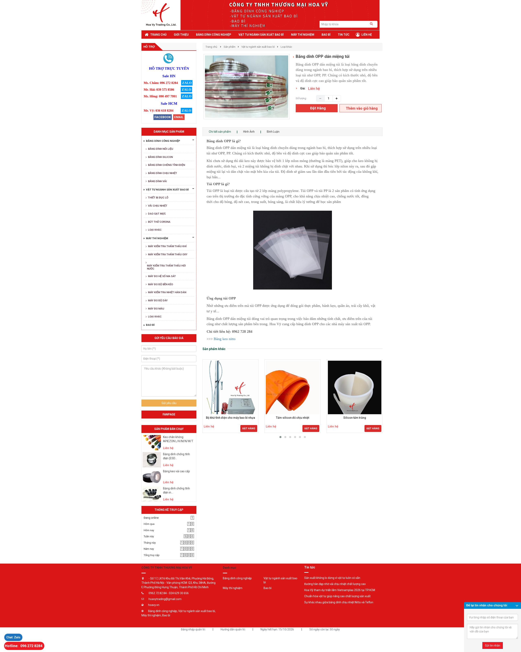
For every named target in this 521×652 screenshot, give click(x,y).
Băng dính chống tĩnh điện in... (176, 490)
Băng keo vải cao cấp (176, 471)
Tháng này (150, 542)
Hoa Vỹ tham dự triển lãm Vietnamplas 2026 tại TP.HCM (339, 590)
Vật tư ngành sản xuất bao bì (258, 46)
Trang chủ (211, 46)
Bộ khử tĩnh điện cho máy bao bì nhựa (230, 417)
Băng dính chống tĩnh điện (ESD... (176, 456)
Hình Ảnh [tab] (249, 131)
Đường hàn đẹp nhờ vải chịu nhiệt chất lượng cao (335, 584)
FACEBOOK (162, 117)
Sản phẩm (229, 46)
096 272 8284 (31, 646)
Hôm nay (149, 530)
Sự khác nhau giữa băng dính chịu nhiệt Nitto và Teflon (338, 602)
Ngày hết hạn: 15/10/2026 (277, 629)
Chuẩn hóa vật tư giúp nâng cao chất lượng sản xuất (337, 596)
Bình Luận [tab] (273, 131)
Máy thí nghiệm (232, 588)
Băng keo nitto (224, 339)
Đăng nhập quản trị (193, 629)
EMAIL (179, 117)
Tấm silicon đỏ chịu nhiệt (292, 417)
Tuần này (149, 536)
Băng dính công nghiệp (237, 578)
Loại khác (286, 46)
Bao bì (267, 588)
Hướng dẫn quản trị (233, 629)
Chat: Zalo (13, 637)
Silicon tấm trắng (354, 417)
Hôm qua (149, 523)
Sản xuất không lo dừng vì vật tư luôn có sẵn (332, 577)
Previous (197, 90)
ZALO (187, 83)
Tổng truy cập (152, 555)
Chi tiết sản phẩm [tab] (220, 131)
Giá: (302, 88)
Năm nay (149, 548)
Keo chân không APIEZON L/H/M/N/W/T (178, 439)
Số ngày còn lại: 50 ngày (324, 629)
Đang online (151, 517)
